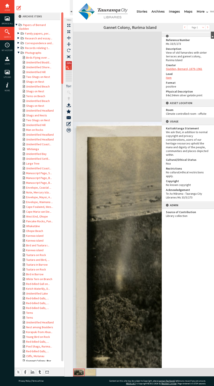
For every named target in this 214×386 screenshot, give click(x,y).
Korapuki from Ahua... (39, 332)
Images (174, 11)
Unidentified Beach (38, 86)
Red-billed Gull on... (38, 284)
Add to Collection (69, 111)
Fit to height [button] (69, 44)
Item (169, 78)
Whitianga (32, 149)
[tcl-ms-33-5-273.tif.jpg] (79, 372)
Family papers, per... (37, 33)
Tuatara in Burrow (37, 264)
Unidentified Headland (40, 110)
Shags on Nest (35, 82)
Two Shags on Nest (38, 77)
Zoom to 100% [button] (69, 57)
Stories (142, 11)
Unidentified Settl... (38, 159)
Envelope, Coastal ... (38, 187)
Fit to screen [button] (69, 31)
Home (7, 10)
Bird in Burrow (34, 274)
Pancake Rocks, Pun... (39, 221)
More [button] (7, 90)
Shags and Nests (36, 115)
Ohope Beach (34, 231)
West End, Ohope (37, 216)
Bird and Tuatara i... (37, 245)
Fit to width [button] (69, 38)
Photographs (33, 53)
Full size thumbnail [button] (69, 25)
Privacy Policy (25, 381)
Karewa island (34, 236)
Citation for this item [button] (69, 130)
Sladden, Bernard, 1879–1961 (184, 69)
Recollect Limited (168, 383)
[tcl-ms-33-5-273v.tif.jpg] (90, 372)
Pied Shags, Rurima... (39, 346)
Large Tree (32, 163)
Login (7, 63)
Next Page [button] (207, 27)
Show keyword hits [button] (69, 92)
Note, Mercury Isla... (38, 192)
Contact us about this (69, 118)
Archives (158, 11)
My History (7, 50)
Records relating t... (37, 48)
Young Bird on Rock (38, 337)
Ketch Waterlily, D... (38, 289)
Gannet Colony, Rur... (39, 361)
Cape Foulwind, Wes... (39, 207)
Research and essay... (38, 38)
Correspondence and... (39, 43)
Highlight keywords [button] (69, 99)
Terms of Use (37, 381)
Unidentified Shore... (38, 67)
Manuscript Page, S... (39, 173)
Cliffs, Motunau (35, 356)
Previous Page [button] (185, 27)
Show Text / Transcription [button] (69, 86)
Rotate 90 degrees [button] (69, 50)
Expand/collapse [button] (212, 35)
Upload (7, 77)
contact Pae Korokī (167, 381)
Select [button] (203, 27)
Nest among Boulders (39, 327)
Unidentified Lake (37, 293)
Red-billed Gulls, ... (37, 298)
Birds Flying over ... (38, 57)
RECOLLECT (131, 383)
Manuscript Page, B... (39, 178)
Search (7, 37)
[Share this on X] (18, 369)
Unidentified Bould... (38, 62)
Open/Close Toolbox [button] (71, 7)
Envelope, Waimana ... (39, 202)
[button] (69, 67)
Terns (29, 313)
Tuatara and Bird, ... (38, 260)
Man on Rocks (34, 130)
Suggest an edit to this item (19, 8)
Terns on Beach (35, 96)
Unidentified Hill (36, 72)
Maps (188, 11)
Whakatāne (33, 226)
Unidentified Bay (36, 154)
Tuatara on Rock (36, 255)
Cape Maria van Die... (38, 212)
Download (69, 105)
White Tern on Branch (39, 279)
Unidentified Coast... (38, 144)
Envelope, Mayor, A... (39, 197)
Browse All (7, 23)
